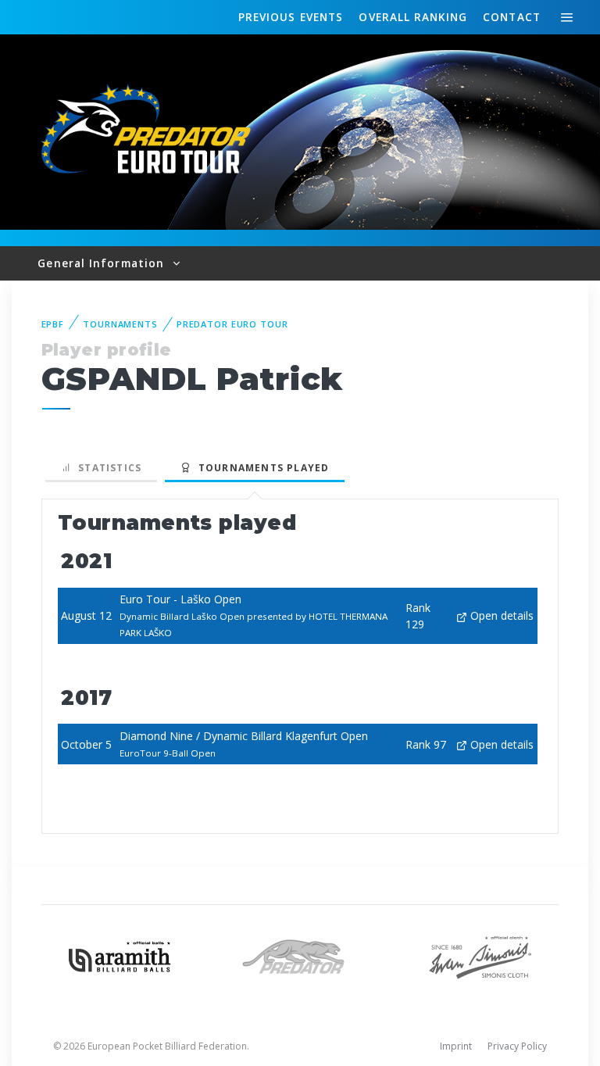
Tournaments (120, 324)
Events (290, 16)
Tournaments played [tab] (260, 467)
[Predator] (300, 955)
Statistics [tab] (106, 467)
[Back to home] (148, 130)
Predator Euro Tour (232, 324)
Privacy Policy (517, 1046)
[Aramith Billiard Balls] (119, 955)
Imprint (456, 1046)
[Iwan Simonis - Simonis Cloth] (480, 955)
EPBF (53, 324)
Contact (512, 16)
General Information (103, 263)
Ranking (412, 16)
